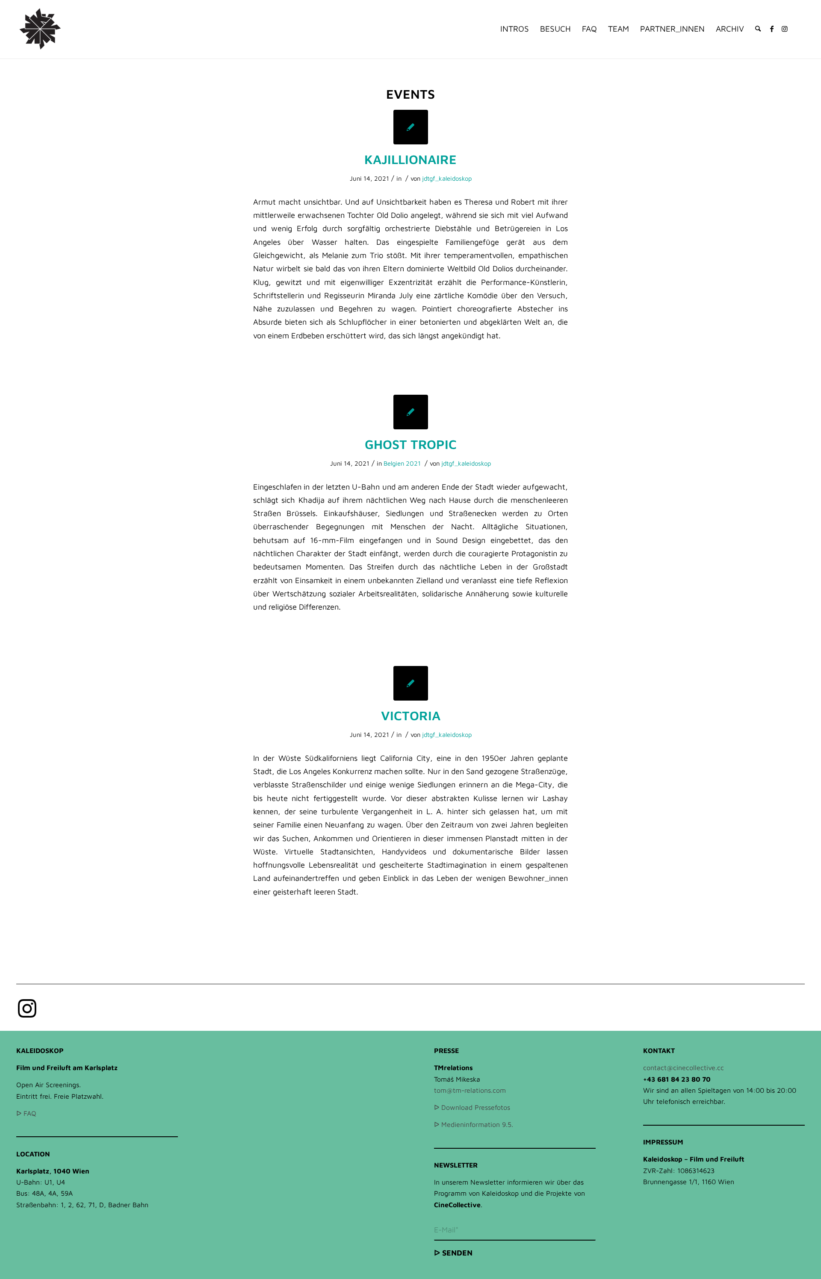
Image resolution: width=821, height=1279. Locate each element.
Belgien (394, 463)
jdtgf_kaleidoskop (447, 178)
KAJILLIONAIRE (410, 159)
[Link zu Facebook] (771, 28)
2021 (413, 463)
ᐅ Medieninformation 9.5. (473, 1124)
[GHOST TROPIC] (410, 412)
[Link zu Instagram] (784, 28)
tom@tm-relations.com (470, 1090)
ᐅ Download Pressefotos (472, 1107)
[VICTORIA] (410, 683)
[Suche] (758, 28)
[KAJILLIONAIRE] (410, 127)
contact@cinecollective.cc (683, 1067)
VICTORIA (410, 715)
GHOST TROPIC (411, 444)
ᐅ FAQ (26, 1113)
